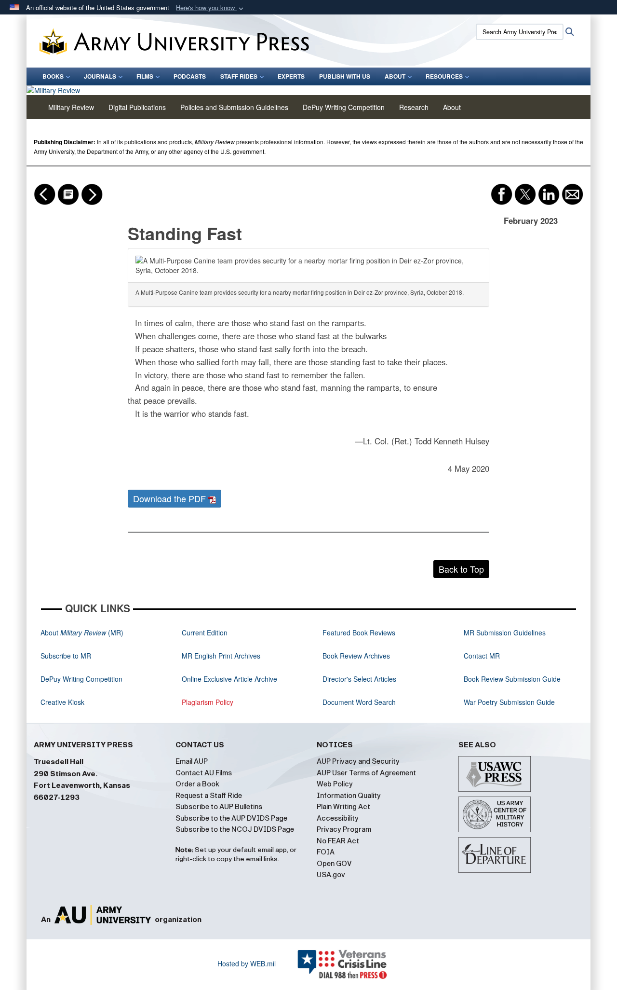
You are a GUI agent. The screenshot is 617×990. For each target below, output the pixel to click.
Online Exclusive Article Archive (229, 679)
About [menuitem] (395, 76)
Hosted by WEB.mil (246, 963)
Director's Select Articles (359, 679)
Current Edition (205, 632)
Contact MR (482, 655)
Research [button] (414, 107)
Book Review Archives (356, 655)
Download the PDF (170, 498)
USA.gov (331, 874)
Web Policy (335, 784)
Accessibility (338, 818)
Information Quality (349, 795)
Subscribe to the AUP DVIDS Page (231, 818)
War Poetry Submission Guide (509, 702)
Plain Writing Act (343, 806)
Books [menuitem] (53, 76)
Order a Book (197, 784)
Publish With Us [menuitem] (344, 76)
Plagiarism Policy (207, 702)
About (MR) (81, 632)
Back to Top (461, 569)
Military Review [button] (71, 107)
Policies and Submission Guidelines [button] (234, 107)
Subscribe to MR (65, 655)
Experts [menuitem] (291, 76)
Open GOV (334, 863)
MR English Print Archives (221, 655)
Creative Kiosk (62, 702)
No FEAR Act (338, 841)
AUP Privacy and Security (358, 761)
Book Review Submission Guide (512, 679)
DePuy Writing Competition (344, 107)
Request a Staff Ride (208, 795)
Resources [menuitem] (444, 76)
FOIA (326, 852)
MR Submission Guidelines (505, 632)
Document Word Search (359, 702)
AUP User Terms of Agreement (366, 773)
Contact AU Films (203, 773)
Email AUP (191, 761)
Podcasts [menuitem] (190, 76)
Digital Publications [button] (137, 107)
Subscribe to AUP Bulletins (218, 806)
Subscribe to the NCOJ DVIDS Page (234, 829)
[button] (210, 8)
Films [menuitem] (144, 76)
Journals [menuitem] (100, 76)
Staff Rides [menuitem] (238, 76)
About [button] (452, 107)
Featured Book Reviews (358, 632)
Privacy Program (344, 829)
